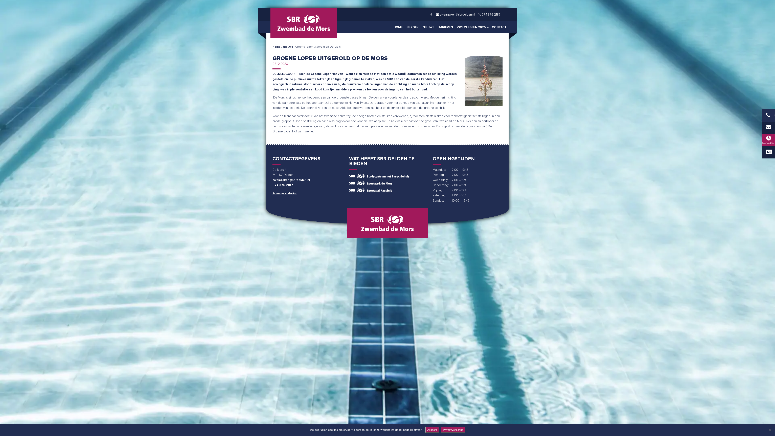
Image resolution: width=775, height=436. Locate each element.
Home (276, 46)
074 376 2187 (282, 185)
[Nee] (770, 430)
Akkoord (432, 429)
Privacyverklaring (284, 193)
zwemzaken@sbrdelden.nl (291, 180)
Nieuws (288, 46)
